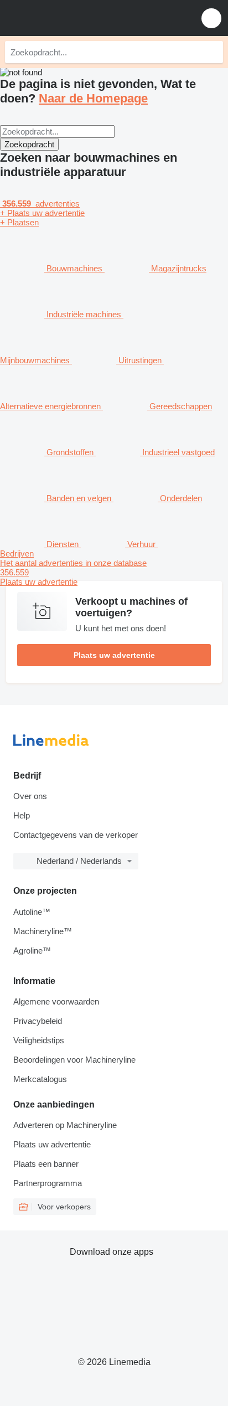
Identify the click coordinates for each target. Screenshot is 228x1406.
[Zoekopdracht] (212, 52)
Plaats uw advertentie (114, 655)
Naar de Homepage (93, 98)
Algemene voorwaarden (56, 1001)
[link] (114, 572)
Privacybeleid (37, 1021)
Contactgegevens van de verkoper (75, 835)
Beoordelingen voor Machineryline (74, 1059)
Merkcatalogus (40, 1079)
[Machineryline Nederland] (77, 18)
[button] (211, 18)
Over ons (30, 796)
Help (21, 815)
